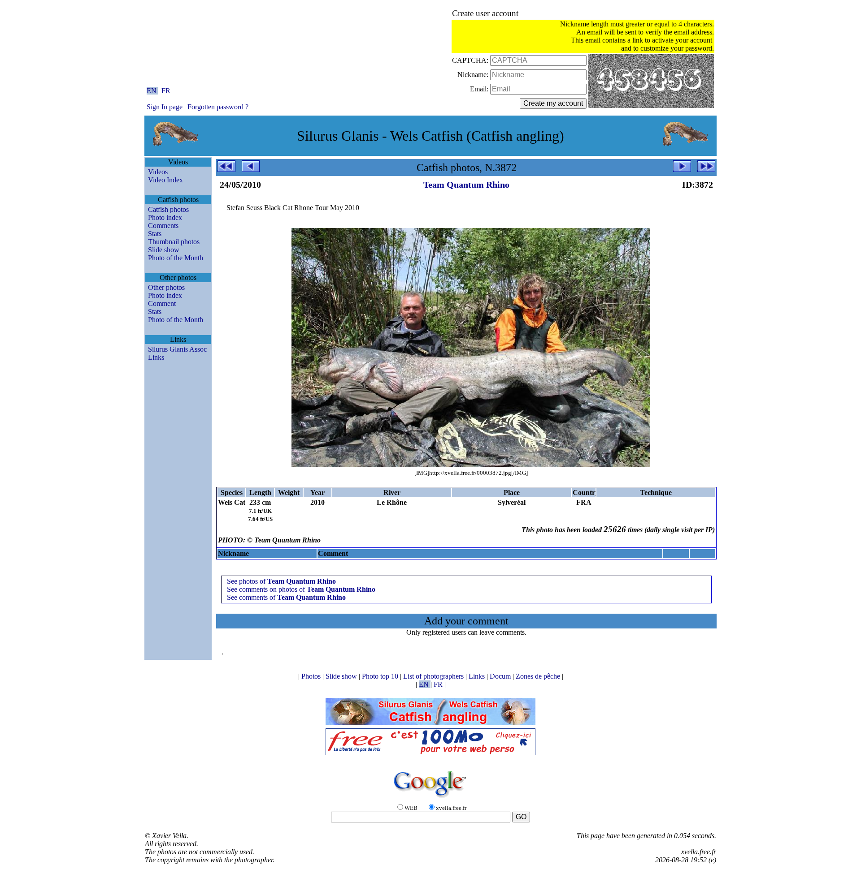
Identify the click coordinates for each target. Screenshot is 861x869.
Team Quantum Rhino (466, 184)
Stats (154, 233)
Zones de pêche (539, 676)
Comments (163, 225)
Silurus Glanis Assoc (177, 349)
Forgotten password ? (217, 107)
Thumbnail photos (174, 241)
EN (152, 91)
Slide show (163, 250)
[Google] (430, 798)
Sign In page (165, 107)
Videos (158, 172)
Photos (311, 676)
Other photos (166, 287)
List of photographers (434, 676)
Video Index (165, 180)
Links (156, 357)
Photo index (165, 217)
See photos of (281, 581)
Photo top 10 (381, 676)
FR (165, 91)
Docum (501, 676)
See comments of (286, 597)
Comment (162, 303)
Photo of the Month (175, 258)
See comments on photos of (301, 589)
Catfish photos (168, 209)
